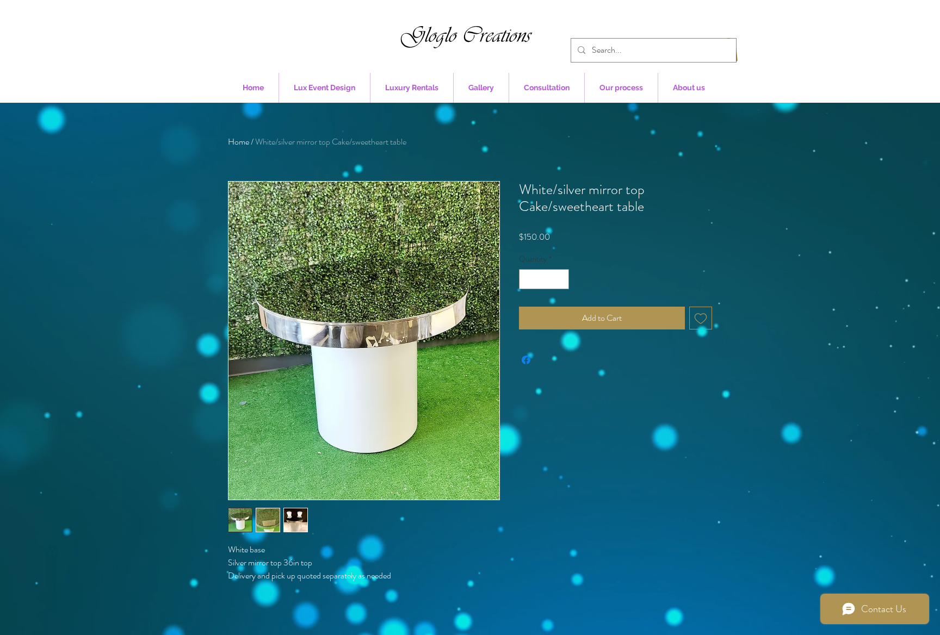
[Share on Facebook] (526, 359)
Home (238, 141)
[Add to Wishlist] (700, 318)
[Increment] (560, 279)
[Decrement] (527, 279)
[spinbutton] (544, 279)
